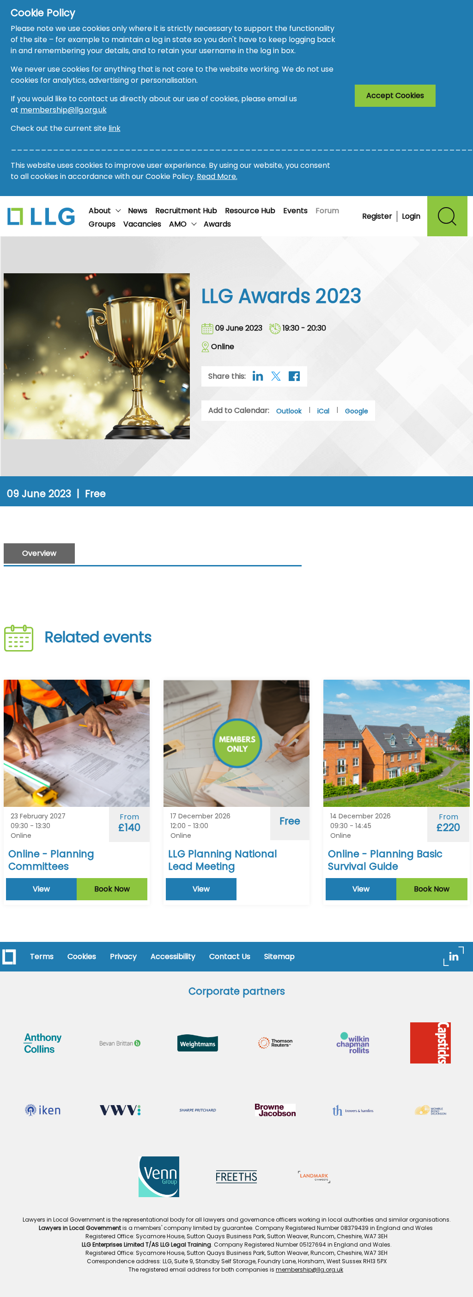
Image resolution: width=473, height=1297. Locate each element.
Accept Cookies (395, 95)
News (137, 210)
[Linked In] (453, 955)
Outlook (289, 411)
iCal (323, 411)
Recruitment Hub (186, 210)
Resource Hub (250, 210)
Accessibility (173, 956)
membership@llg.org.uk (63, 109)
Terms (42, 956)
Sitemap (279, 956)
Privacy (123, 956)
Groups (102, 224)
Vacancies (142, 224)
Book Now (112, 889)
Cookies (81, 956)
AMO (178, 224)
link (115, 128)
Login (411, 216)
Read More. (217, 176)
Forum (327, 210)
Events (295, 210)
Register (377, 216)
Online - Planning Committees (51, 860)
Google (356, 411)
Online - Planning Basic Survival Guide (385, 860)
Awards (217, 224)
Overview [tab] (39, 553)
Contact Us (229, 956)
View (41, 889)
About (100, 210)
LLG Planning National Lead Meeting (222, 860)
